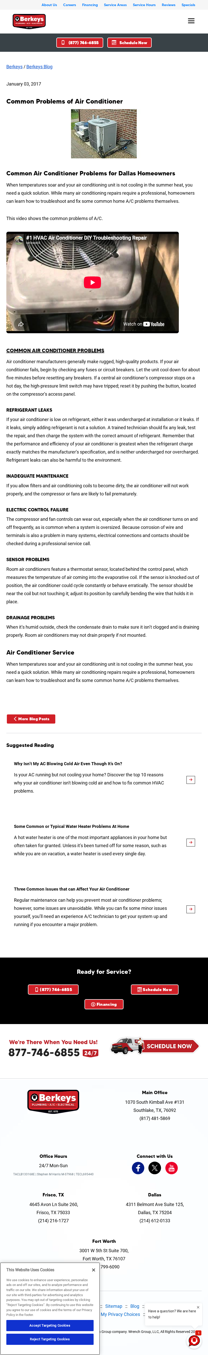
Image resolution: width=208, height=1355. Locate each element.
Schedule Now (133, 42)
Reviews (169, 5)
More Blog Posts (33, 718)
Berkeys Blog (39, 66)
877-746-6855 (44, 1052)
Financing (90, 5)
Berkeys (14, 66)
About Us (49, 5)
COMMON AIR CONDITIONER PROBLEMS (55, 350)
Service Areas (115, 5)
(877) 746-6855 (83, 42)
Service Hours (144, 5)
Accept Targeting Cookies (49, 1325)
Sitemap (113, 1306)
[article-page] (190, 780)
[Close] (93, 1270)
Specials (188, 5)
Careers (69, 5)
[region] (50, 1308)
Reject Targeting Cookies (50, 1339)
